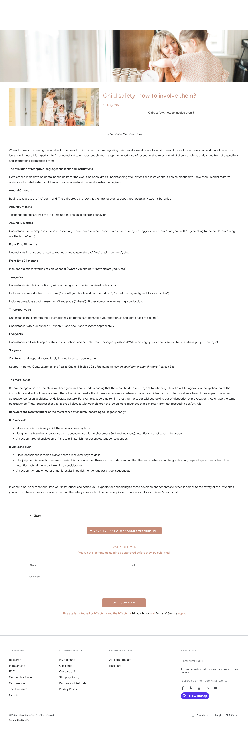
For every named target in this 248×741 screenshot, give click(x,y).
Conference (17, 683)
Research (15, 659)
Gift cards (65, 665)
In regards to (17, 665)
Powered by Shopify (19, 720)
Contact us (16, 695)
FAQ (12, 671)
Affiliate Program (120, 659)
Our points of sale (20, 677)
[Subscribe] (237, 661)
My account (67, 659)
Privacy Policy (140, 613)
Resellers (115, 665)
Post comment (124, 602)
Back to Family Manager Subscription (126, 530)
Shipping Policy (69, 677)
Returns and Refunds (72, 683)
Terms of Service (166, 613)
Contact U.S (67, 671)
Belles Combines (26, 715)
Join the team (18, 689)
